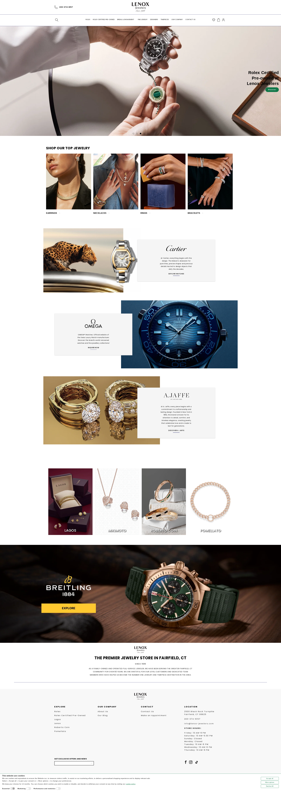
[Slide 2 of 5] (137, 133)
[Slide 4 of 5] (144, 133)
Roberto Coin (62, 727)
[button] (56, 19)
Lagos (57, 719)
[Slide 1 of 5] (133, 133)
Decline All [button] (270, 786)
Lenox (57, 723)
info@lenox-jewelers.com (199, 723)
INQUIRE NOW (93, 347)
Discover (149, 87)
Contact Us (147, 711)
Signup (91, 763)
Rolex (57, 711)
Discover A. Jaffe (176, 430)
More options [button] (269, 782)
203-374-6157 (66, 7)
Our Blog (103, 715)
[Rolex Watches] (217, 7)
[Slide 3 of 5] (140, 133)
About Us (103, 711)
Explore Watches (176, 274)
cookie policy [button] (131, 784)
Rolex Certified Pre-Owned (70, 715)
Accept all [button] (269, 778)
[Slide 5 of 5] (148, 133)
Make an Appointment (154, 715)
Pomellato (60, 731)
